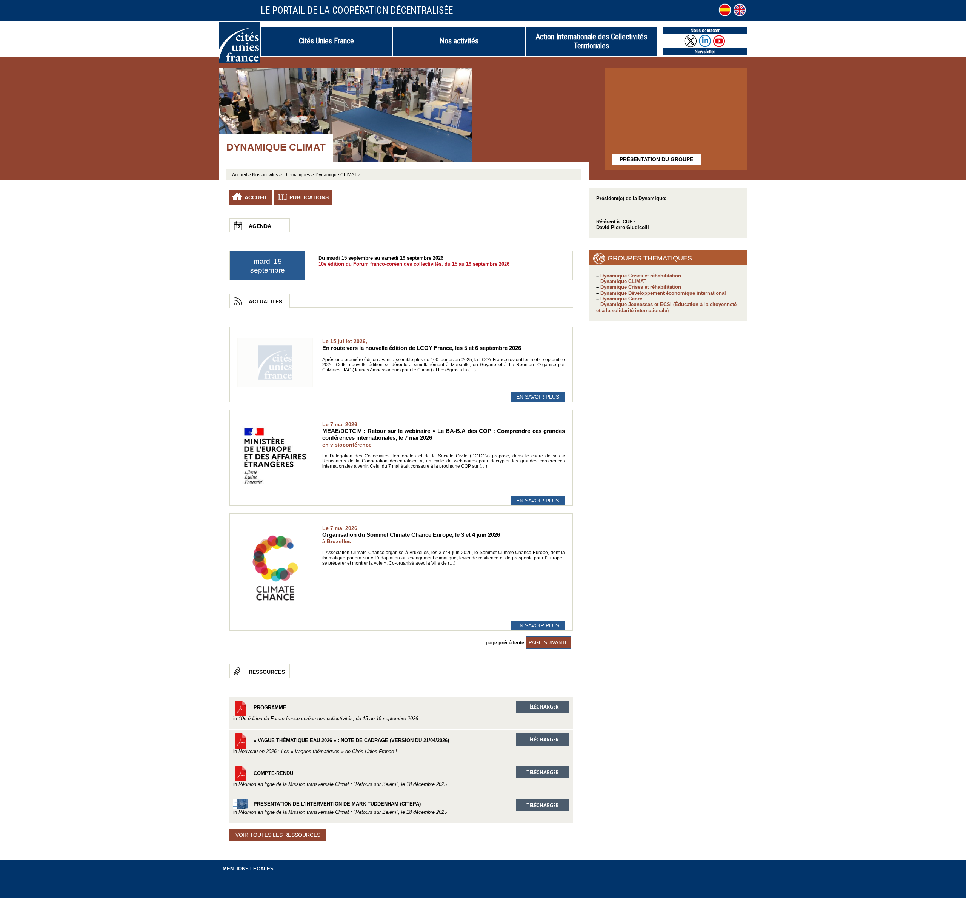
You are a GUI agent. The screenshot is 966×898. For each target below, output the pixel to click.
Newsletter (705, 51)
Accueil (256, 197)
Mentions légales (248, 869)
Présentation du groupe (656, 159)
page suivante (548, 642)
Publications (309, 197)
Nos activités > (267, 175)
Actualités (265, 302)
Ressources (267, 672)
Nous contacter (705, 30)
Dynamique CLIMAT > (337, 175)
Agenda (260, 226)
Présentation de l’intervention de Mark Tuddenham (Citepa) (340, 808)
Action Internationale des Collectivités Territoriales (591, 41)
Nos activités (459, 40)
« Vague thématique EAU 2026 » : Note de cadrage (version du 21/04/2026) (341, 746)
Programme (325, 713)
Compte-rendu (340, 778)
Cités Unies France (326, 40)
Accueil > (242, 175)
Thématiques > (298, 175)
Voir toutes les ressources (277, 835)
